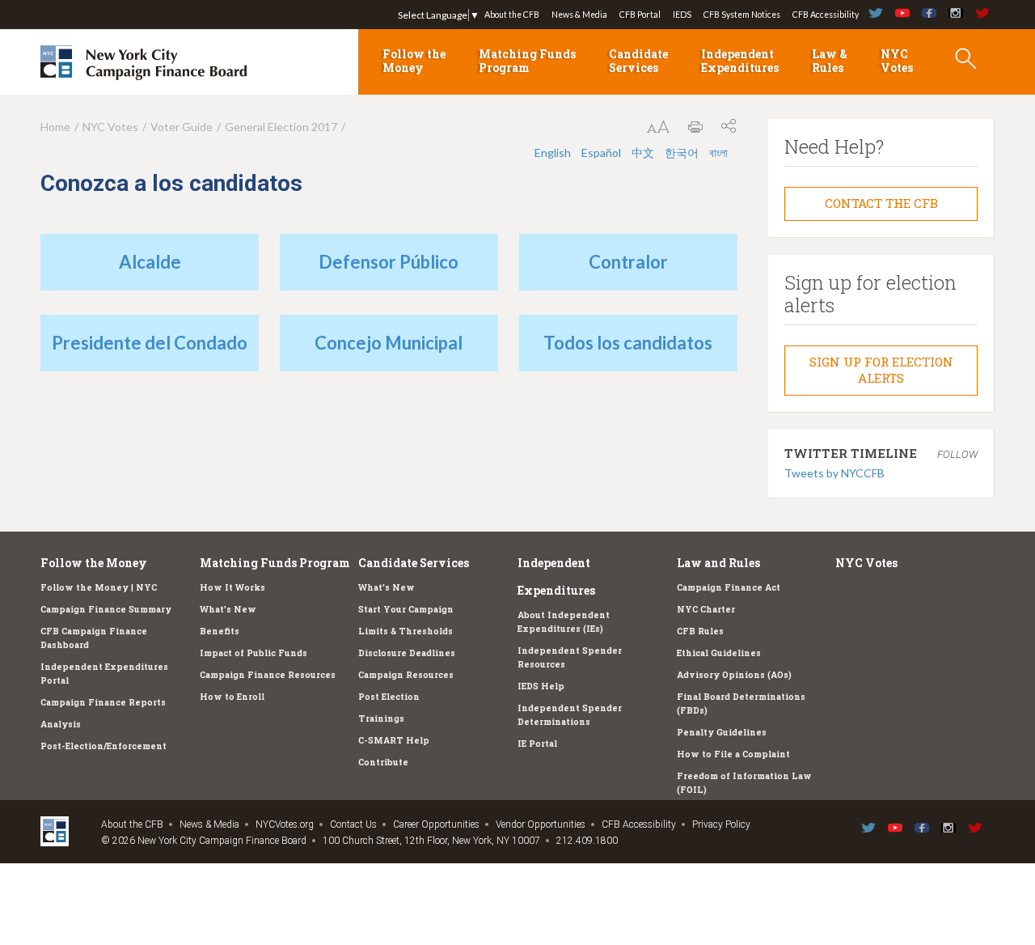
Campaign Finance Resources (268, 674)
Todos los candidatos (627, 343)
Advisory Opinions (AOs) (734, 674)
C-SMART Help (393, 740)
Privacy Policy (721, 824)
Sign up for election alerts (881, 370)
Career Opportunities (436, 824)
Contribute (383, 762)
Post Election (389, 696)
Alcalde (150, 262)
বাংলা (718, 152)
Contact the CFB (881, 203)
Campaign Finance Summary (105, 609)
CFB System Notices (741, 14)
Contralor (628, 262)
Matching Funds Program (527, 60)
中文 (643, 152)
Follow (957, 454)
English (552, 152)
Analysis (60, 724)
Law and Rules (718, 562)
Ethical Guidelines (719, 653)
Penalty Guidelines (722, 732)
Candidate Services (638, 60)
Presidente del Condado (149, 343)
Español (601, 152)
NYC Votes (897, 60)
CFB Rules (700, 631)
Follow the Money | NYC (98, 587)
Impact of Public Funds (253, 653)
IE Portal (537, 743)
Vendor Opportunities (540, 824)
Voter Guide (181, 126)
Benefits (219, 631)
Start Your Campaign (406, 609)
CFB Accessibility (825, 14)
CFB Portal (640, 14)
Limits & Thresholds (405, 631)
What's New (228, 609)
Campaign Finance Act (728, 587)
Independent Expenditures (740, 60)
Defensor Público (388, 262)
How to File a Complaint (733, 754)
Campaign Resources (406, 674)
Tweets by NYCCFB (834, 473)
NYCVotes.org (285, 824)
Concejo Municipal (389, 343)
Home (55, 126)
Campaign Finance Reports (103, 702)
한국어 (682, 152)
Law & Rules (829, 60)
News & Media (579, 14)
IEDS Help (541, 686)
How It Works (232, 587)
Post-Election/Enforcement (103, 746)
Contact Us (353, 824)
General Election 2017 (281, 126)
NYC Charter (706, 609)
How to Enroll (232, 696)
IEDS (682, 14)
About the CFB (511, 14)
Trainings (381, 718)
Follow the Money (414, 60)
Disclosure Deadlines (406, 653)
